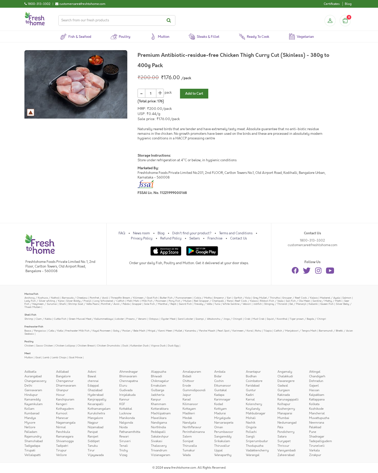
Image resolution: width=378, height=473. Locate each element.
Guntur (251, 390)
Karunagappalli (288, 399)
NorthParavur (192, 427)
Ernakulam (158, 385)
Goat (38, 357)
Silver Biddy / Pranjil (78, 301)
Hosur (60, 395)
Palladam (30, 432)
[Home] (34, 14)
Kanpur (156, 399)
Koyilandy (253, 409)
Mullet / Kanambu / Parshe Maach (195, 331)
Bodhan (251, 376)
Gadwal (282, 385)
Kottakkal (125, 409)
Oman (218, 427)
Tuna (217, 304)
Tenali (123, 446)
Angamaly (284, 372)
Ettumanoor (222, 385)
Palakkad (315, 427)
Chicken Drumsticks (108, 345)
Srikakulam (222, 441)
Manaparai (284, 413)
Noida (123, 427)
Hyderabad (95, 395)
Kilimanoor (190, 404)
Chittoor (188, 381)
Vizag (123, 455)
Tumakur (189, 450)
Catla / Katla (55, 331)
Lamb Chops (59, 357)
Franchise (215, 238)
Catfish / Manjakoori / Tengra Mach (295, 331)
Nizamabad (95, 427)
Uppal (218, 450)
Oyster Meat (168, 319)
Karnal (250, 399)
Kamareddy (32, 399)
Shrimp (28, 319)
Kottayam (189, 409)
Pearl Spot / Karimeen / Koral (235, 331)
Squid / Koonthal (277, 319)
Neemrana (316, 423)
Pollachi (251, 432)
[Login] (330, 20)
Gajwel (314, 385)
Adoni (92, 372)
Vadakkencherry (257, 450)
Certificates (332, 4)
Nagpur (93, 423)
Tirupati (29, 450)
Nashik (250, 423)
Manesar (62, 418)
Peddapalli (158, 432)
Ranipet (93, 436)
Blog (348, 4)
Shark (62, 304)
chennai (93, 381)
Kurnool (61, 413)
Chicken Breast (86, 345)
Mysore (29, 423)
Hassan (314, 390)
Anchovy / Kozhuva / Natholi (42, 298)
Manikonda (127, 418)
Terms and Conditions (236, 233)
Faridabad (252, 385)
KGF (122, 404)
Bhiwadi (156, 376)
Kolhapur (283, 404)
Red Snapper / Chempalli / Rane (213, 301)
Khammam (158, 404)
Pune (312, 432)
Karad (187, 399)
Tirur (91, 450)
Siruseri (125, 441)
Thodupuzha (254, 446)
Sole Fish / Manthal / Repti (160, 304)
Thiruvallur (222, 446)
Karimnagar (222, 399)
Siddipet (94, 441)
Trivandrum (159, 450)
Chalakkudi (285, 376)
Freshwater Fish (33, 326)
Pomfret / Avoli (99, 298)
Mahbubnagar (255, 413)
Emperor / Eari (222, 298)
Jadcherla (157, 395)
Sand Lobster (185, 319)
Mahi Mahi (133, 301)
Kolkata (314, 404)
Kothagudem (65, 409)
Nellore (29, 427)
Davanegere (286, 381)
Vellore (61, 455)
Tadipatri (62, 446)
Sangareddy (222, 436)
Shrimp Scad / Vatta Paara (83, 304)
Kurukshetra (96, 413)
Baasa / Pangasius (35, 331)
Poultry (28, 341)
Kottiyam (220, 409)
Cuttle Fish (60, 319)
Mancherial (317, 413)
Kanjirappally (97, 399)
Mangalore (95, 418)
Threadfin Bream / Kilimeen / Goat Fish (134, 298)
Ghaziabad (95, 390)
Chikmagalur (160, 381)
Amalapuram (192, 372)
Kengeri (61, 404)
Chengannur (65, 381)
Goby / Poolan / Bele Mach (129, 331)
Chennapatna (128, 381)
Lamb (46, 357)
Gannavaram (33, 390)
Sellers (194, 238)
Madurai (220, 413)
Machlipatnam (161, 413)
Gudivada (125, 390)
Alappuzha (158, 372)
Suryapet (284, 441)
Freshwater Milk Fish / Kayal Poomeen (88, 331)
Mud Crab (258, 319)
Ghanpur (62, 390)
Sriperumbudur (257, 441)
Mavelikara (158, 418)
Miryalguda (222, 418)
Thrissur (283, 446)
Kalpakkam (316, 395)
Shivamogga (65, 441)
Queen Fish (327, 304)
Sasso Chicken (44, 345)
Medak (187, 418)
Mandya (30, 418)
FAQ (122, 233)
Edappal (93, 385)
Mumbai (283, 418)
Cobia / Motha (203, 298)
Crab (247, 319)
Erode (187, 385)
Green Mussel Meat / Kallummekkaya (91, 319)
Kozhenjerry (286, 409)
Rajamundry (32, 436)
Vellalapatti (32, 455)
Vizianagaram (160, 455)
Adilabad (62, 372)
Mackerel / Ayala (330, 298)
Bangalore (63, 376)
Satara (281, 436)
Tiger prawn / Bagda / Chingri (308, 319)
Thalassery (159, 446)
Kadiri (250, 395)
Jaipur (187, 395)
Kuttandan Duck (139, 345)
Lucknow (125, 413)
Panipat (93, 432)
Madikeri (189, 413)
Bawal (92, 376)
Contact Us (238, 238)
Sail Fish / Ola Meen (298, 301)
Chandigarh (317, 376)
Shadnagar (316, 436)
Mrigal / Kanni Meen (160, 331)
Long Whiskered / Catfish (109, 301)
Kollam (29, 409)
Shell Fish (30, 315)
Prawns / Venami (136, 319)
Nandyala (189, 423)
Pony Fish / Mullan (180, 301)
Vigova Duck (158, 345)
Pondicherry (285, 432)
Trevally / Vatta (203, 304)
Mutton (28, 357)
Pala (280, 427)
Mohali (251, 418)
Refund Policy (171, 238)
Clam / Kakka (43, 319)
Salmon (346, 298)
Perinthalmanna (194, 432)
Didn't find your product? (191, 233)
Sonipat (188, 441)
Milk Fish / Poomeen (154, 301)
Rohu (258, 331)
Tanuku (93, 446)
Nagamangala (65, 423)
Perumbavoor (223, 432)
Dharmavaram (66, 385)
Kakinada (283, 395)
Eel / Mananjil (298, 304)
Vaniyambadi (286, 450)
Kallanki (313, 304)
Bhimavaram (128, 376)
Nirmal (61, 427)
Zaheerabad (285, 455)
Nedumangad (286, 423)
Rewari (124, 436)
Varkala (314, 450)
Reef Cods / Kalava (246, 301)
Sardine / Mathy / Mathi (327, 301)
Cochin (219, 381)
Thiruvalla (190, 446)
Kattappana (317, 399)
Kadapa (219, 395)
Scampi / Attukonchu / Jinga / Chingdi (218, 319)
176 (160, 101)
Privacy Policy (141, 238)
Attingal (314, 372)
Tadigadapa (32, 446)
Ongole (251, 427)
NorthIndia (158, 427)
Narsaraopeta (223, 423)
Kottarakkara (159, 409)
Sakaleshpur (160, 436)
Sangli (250, 436)
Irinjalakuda (127, 395)
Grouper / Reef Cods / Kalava (300, 298)
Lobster (119, 319)
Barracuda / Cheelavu (74, 298)
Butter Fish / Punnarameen (176, 298)
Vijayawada (96, 455)
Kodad (218, 404)
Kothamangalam (99, 409)
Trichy (123, 450)
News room (141, 233)
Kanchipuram (65, 399)
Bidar (218, 376)
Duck (125, 345)
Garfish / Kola (242, 298)
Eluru (123, 385)
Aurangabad (33, 376)
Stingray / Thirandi (275, 304)
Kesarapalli (95, 404)
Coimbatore (254, 381)
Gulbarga (157, 390)
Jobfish (257, 304)
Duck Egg (173, 345)
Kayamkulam (33, 404)
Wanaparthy (222, 455)
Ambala (219, 372)
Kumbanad (31, 413)
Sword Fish (185, 304)
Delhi (28, 385)
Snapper (137, 304)
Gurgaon (283, 390)
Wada (187, 455)
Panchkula (63, 432)
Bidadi (187, 376)
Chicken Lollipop (65, 345)
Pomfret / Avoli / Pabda (115, 304)
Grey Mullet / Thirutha (266, 298)
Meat (27, 353)
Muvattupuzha (319, 418)
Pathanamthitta (129, 432)
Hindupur (31, 395)
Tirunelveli (317, 446)
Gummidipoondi (194, 390)
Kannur (124, 399)
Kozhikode (316, 409)
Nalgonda (126, 423)
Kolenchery (254, 404)
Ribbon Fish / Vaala (271, 301)
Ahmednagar (128, 372)
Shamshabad (33, 441)
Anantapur (253, 372)
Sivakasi (156, 441)
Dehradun (316, 381)
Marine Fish (31, 294)
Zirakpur (315, 455)
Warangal (252, 455)
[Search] (169, 20)
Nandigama (159, 423)
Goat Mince (75, 357)
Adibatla (30, 372)
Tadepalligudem (320, 441)
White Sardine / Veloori (236, 304)
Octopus (154, 319)
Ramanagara (64, 436)
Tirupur (61, 450)
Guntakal (220, 390)
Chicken (29, 345)
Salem (187, 436)
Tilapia (268, 331)
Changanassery (35, 381)
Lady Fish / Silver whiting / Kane (44, 301)
